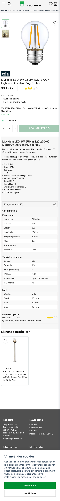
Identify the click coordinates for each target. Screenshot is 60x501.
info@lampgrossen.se (12, 438)
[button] (54, 22)
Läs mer (6, 114)
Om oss (33, 424)
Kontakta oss (35, 427)
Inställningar (30, 493)
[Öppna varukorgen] (56, 4)
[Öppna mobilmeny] (3, 4)
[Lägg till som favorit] (51, 4)
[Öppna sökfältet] (9, 4)
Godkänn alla (30, 485)
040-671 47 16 (17, 433)
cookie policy (39, 477)
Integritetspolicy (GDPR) (41, 434)
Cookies (33, 431)
